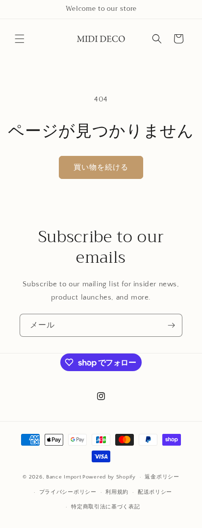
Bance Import (63, 477)
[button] (19, 39)
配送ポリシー (155, 492)
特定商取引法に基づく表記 (105, 507)
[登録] (171, 325)
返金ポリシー (162, 477)
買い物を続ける (101, 167)
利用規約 (116, 492)
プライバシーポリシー (68, 492)
